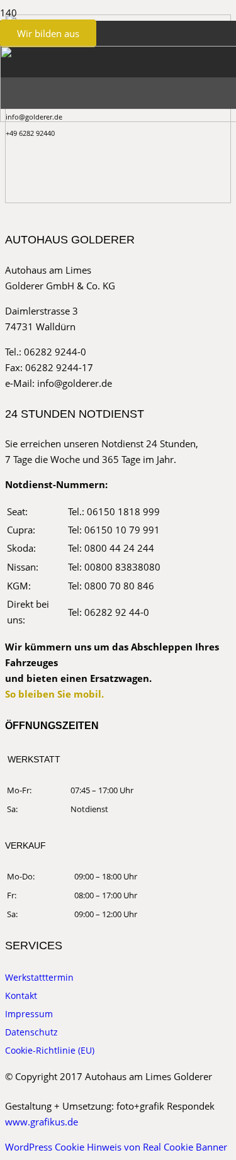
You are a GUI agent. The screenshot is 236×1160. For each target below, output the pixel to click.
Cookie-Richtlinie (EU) (49, 1050)
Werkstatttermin (39, 977)
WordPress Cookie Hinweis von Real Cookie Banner (116, 1146)
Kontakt (21, 995)
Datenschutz (31, 1032)
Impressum (29, 1014)
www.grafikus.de (41, 1121)
